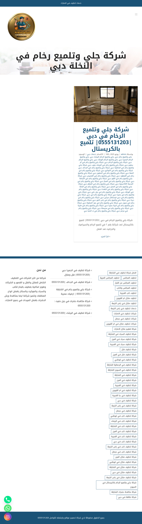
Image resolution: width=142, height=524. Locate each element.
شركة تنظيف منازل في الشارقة (122, 467)
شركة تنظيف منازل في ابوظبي (122, 462)
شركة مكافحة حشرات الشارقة (123, 492)
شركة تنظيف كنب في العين (124, 431)
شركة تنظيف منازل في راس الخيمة (121, 477)
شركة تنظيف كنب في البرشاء (123, 421)
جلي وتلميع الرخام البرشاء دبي (102, 157)
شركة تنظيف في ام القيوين (124, 390)
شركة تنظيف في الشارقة (125, 375)
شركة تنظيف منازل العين (125, 457)
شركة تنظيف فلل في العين (124, 355)
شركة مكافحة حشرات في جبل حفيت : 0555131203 (72, 303)
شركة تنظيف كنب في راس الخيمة (121, 447)
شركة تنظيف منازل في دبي (124, 472)
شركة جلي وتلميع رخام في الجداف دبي (94, 167)
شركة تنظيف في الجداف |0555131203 (71, 282)
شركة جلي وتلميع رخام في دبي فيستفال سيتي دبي (106, 196)
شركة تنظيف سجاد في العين (124, 339)
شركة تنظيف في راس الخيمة (123, 406)
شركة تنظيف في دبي (126, 401)
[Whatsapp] (8, 508)
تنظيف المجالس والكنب (126, 288)
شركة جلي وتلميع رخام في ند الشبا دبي (100, 211)
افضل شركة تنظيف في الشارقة (122, 273)
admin (123, 154)
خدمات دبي (91, 154)
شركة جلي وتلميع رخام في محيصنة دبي (113, 208)
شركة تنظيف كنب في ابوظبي (123, 416)
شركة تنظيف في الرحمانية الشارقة (121, 365)
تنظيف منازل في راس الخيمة (124, 303)
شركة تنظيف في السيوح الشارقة (122, 370)
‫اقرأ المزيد (105, 236)
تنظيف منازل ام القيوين (126, 298)
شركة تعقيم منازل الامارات (125, 329)
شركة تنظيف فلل (128, 349)
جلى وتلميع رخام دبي (123, 157)
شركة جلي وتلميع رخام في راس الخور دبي (109, 200)
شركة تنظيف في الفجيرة (125, 385)
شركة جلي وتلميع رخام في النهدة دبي (113, 189)
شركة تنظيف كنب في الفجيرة (123, 436)
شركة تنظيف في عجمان (126, 411)
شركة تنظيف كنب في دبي (124, 442)
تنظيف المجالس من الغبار (125, 283)
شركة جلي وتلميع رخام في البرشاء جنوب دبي (106, 165)
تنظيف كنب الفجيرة (128, 293)
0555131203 (43, 518)
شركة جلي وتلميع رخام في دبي (99, 194)
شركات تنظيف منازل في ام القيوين (121, 324)
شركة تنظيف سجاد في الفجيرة (123, 344)
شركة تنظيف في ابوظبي (125, 360)
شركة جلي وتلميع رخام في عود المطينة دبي (100, 203)
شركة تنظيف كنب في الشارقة (123, 426)
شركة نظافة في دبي (127, 497)
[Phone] (8, 499)
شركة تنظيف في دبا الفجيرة (124, 395)
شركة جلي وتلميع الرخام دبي (115, 162)
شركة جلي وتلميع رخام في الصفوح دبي (109, 173)
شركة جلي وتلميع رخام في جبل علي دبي (104, 192)
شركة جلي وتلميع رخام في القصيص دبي (99, 176)
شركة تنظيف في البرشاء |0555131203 (71, 313)
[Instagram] (8, 517)
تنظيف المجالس (129, 278)
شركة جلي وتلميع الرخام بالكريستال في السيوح (119, 485)
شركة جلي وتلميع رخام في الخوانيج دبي (117, 170)
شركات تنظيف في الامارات (125, 314)
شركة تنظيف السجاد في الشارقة (122, 334)
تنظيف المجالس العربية (109, 278)
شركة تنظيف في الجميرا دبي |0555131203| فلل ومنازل (76, 272)
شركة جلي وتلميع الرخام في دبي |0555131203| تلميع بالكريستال (105, 104)
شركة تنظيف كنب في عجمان (124, 452)
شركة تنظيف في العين (126, 380)
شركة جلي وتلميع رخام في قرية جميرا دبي (105, 204)
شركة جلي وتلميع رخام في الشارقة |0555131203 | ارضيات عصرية (73, 291)
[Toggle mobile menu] (136, 14)
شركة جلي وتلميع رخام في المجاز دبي (115, 181)
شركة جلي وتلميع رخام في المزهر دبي (99, 184)
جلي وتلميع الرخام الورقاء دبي (106, 159)
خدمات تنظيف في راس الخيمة (123, 308)
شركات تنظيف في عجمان (125, 319)
